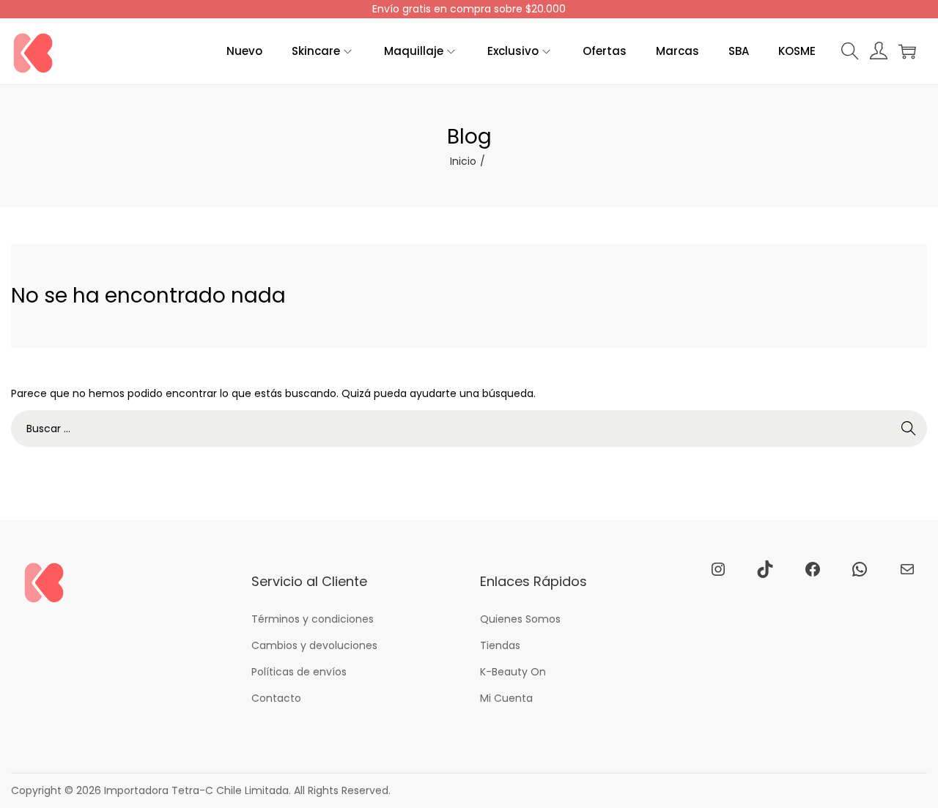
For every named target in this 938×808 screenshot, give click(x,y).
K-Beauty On (513, 671)
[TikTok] (765, 569)
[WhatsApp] (859, 569)
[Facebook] (812, 569)
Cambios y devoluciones (314, 645)
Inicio (463, 161)
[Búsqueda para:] (469, 428)
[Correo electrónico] (907, 569)
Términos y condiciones (312, 619)
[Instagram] (718, 569)
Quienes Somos (520, 619)
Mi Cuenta (506, 698)
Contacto (276, 698)
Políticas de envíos (299, 671)
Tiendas (500, 645)
